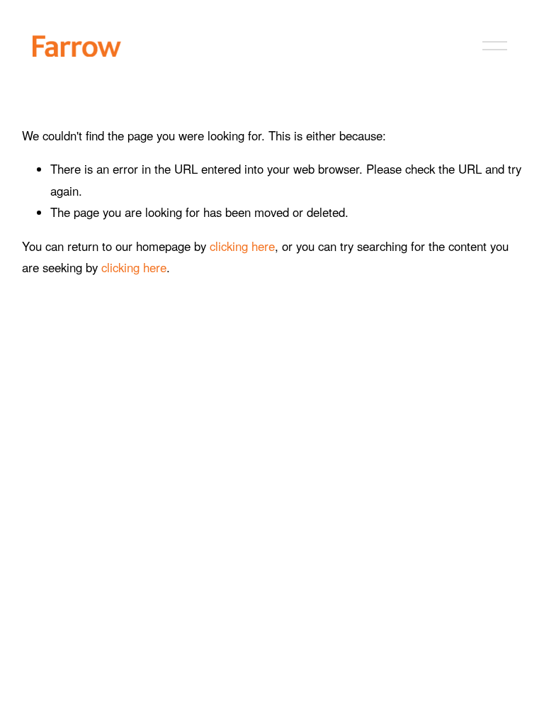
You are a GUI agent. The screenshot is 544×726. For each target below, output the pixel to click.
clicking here (242, 246)
